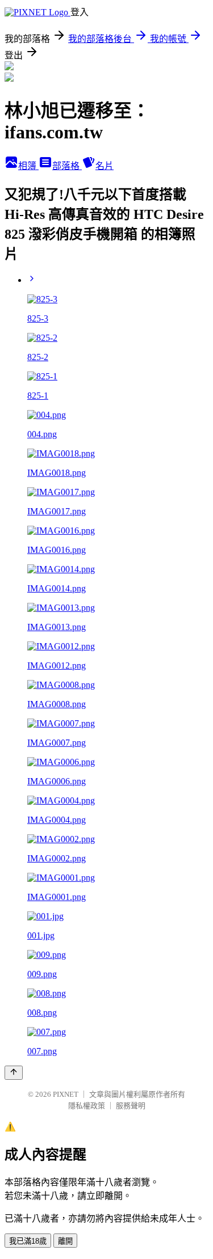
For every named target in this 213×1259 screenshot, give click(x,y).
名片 (104, 166)
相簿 (28, 166)
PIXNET (65, 1094)
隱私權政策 (86, 1105)
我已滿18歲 (28, 1241)
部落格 (67, 166)
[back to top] (14, 1073)
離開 (65, 1241)
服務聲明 (130, 1105)
